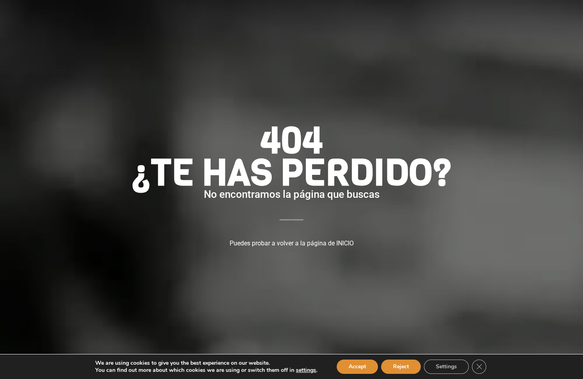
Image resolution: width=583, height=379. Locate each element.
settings (306, 370)
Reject (401, 366)
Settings (446, 366)
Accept (357, 366)
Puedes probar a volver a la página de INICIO (292, 243)
